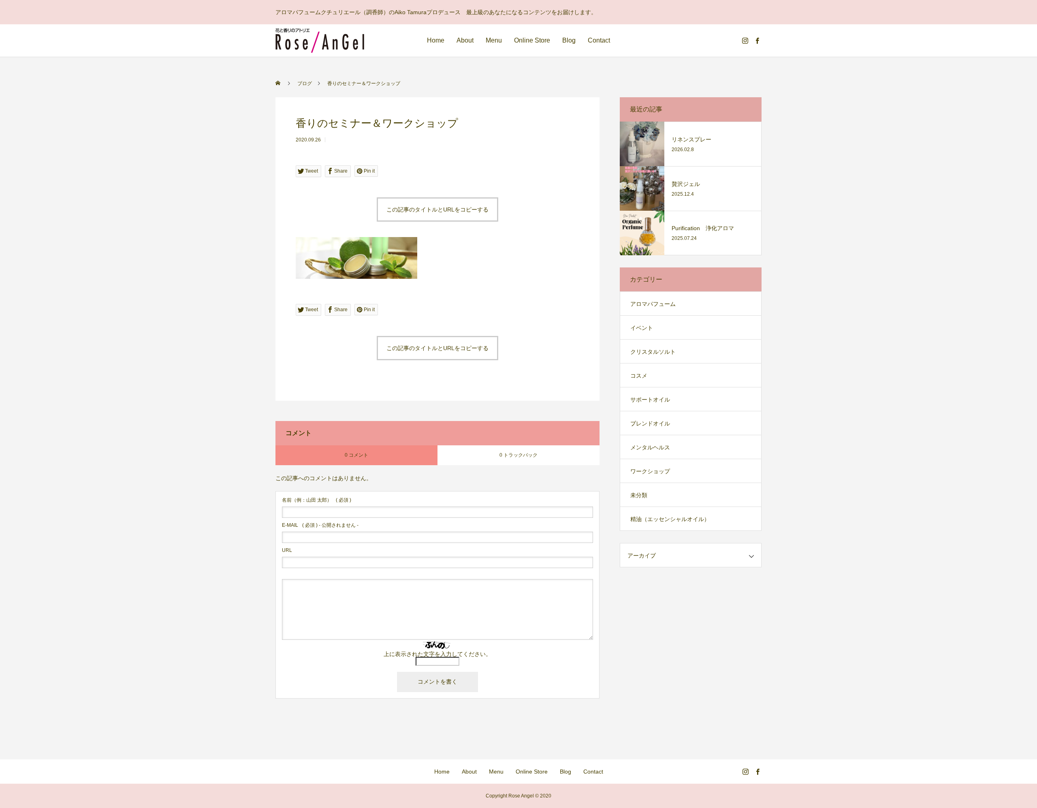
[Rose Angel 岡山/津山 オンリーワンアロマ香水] (319, 40)
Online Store (532, 40)
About (465, 40)
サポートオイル (650, 399)
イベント (641, 328)
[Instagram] (745, 40)
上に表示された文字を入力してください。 (437, 654)
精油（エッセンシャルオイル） (670, 519)
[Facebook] (757, 40)
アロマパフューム (653, 304)
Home (435, 40)
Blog (569, 40)
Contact (599, 40)
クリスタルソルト (653, 351)
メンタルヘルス (650, 447)
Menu (494, 40)
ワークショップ (650, 471)
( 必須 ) (316, 500)
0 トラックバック (518, 455)
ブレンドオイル (650, 423)
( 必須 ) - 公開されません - (320, 525)
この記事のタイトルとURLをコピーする (437, 209)
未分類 (638, 495)
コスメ (638, 375)
